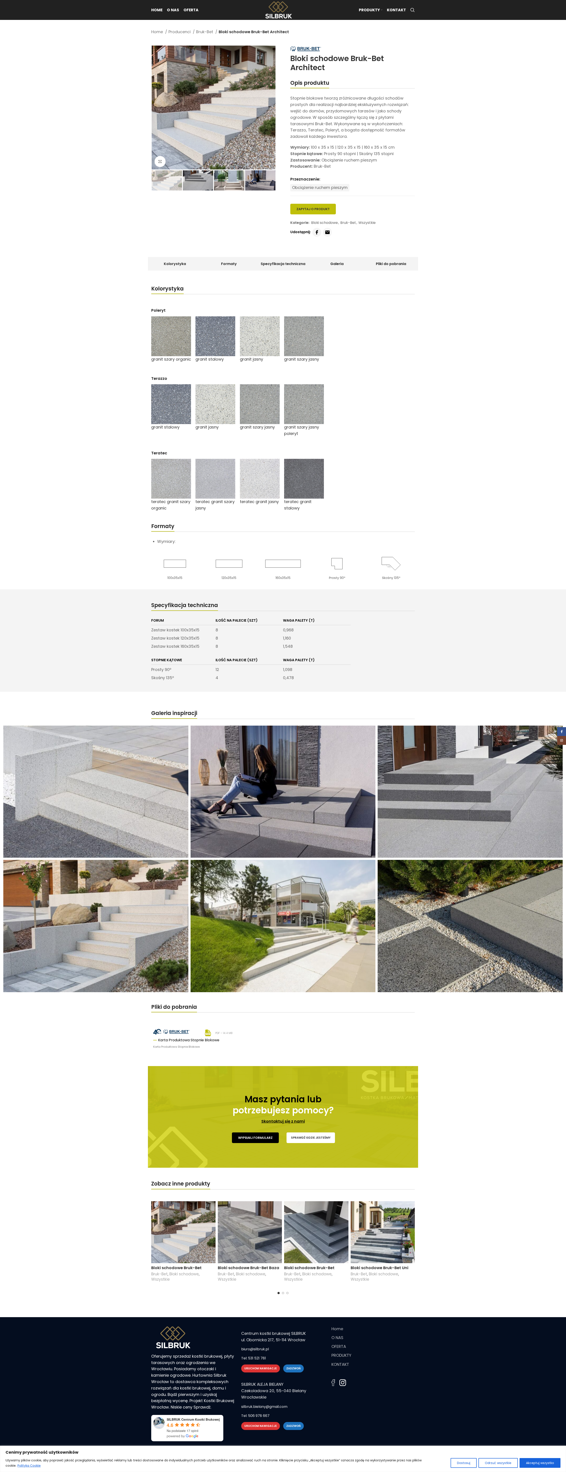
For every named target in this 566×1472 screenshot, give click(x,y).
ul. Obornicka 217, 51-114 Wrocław (273, 1340)
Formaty (229, 263)
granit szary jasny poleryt (301, 430)
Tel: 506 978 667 (255, 1415)
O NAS (337, 1337)
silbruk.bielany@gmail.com (264, 1406)
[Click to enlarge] (160, 161)
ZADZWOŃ (293, 1368)
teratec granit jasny (259, 501)
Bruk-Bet (205, 32)
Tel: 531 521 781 (253, 1358)
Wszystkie (367, 222)
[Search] (412, 10)
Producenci (180, 32)
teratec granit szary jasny (215, 505)
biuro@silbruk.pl (255, 1349)
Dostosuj (463, 1463)
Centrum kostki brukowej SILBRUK (273, 1333)
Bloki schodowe (324, 222)
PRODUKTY (341, 1355)
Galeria (337, 263)
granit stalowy (209, 359)
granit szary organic (171, 359)
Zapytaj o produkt (313, 209)
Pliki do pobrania (391, 263)
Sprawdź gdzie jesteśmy (311, 1138)
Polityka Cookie (29, 1465)
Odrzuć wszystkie (498, 1463)
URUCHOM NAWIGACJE (260, 1368)
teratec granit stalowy (298, 505)
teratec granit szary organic (170, 505)
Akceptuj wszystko (540, 1463)
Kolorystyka (175, 263)
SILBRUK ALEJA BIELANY (262, 1384)
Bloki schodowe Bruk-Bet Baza (248, 1267)
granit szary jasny (301, 359)
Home (157, 32)
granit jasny (251, 359)
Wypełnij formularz (255, 1138)
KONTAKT (340, 1364)
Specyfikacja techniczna (283, 263)
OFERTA (338, 1346)
